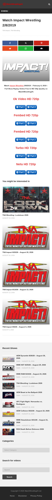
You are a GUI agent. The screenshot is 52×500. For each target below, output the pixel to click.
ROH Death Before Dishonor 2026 (30, 429)
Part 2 (33, 107)
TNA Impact (6, 30)
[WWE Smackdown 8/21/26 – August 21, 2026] (8, 422)
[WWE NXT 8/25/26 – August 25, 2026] (8, 367)
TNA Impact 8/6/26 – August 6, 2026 (16, 327)
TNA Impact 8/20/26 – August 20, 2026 (17, 252)
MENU (5, 11)
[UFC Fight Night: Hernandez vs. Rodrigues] (8, 404)
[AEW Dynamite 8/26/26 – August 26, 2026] (8, 358)
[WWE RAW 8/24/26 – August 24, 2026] (8, 376)
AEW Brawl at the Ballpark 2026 (29, 392)
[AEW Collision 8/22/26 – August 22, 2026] (8, 413)
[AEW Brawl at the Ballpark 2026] (8, 395)
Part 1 (22, 107)
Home (12, 496)
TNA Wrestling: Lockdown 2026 (15, 215)
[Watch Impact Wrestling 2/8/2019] (26, 199)
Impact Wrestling (17, 86)
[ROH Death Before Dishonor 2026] (8, 432)
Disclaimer (22, 496)
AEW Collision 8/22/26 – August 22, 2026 (32, 411)
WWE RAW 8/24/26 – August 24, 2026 (31, 374)
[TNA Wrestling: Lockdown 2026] (8, 386)
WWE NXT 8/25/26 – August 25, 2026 (31, 365)
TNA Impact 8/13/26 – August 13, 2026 (17, 290)
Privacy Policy (36, 496)
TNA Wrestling (15, 30)
